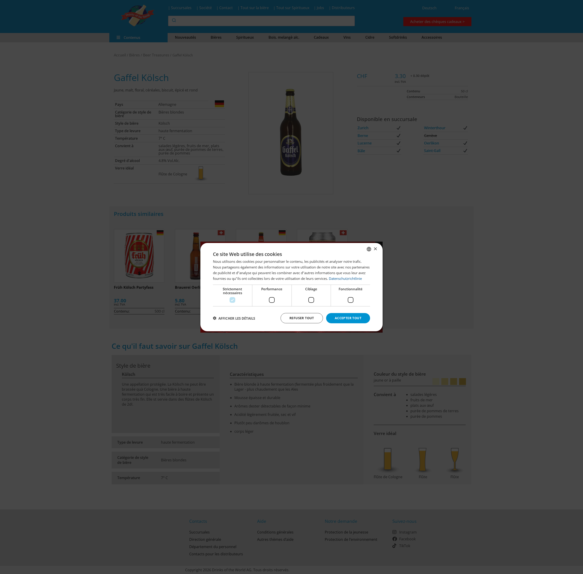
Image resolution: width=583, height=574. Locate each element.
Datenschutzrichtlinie (345, 278)
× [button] (375, 248)
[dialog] (291, 287)
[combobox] (369, 249)
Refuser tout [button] (301, 318)
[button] (234, 318)
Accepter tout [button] (348, 318)
